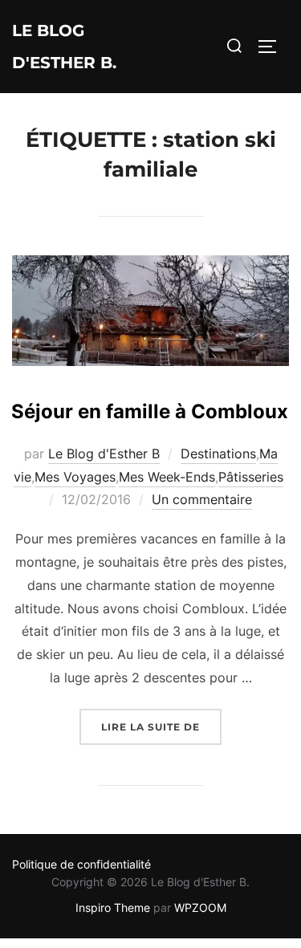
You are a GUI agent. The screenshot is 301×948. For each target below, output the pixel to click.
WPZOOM (200, 907)
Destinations (218, 454)
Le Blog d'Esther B (104, 454)
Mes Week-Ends (167, 477)
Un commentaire (202, 499)
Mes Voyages (75, 477)
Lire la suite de (161, 726)
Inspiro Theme (112, 907)
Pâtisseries (250, 477)
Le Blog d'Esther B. (64, 46)
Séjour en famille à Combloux (149, 411)
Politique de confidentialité (81, 864)
